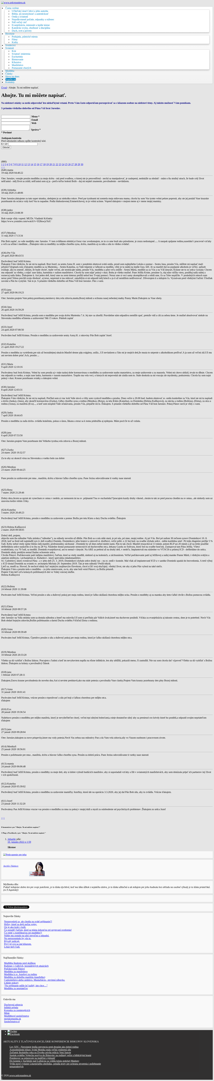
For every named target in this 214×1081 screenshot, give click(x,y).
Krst (14, 51)
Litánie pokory (11, 982)
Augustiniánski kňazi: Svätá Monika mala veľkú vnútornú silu (40, 1049)
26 (69, 164)
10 (19, 164)
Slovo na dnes (12, 76)
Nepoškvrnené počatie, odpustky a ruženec (33, 19)
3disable (12, 839)
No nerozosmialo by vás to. (17, 938)
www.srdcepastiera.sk (20, 1075)
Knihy (15, 42)
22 (57, 164)
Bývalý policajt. (12, 941)
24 (63, 164)
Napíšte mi (10, 79)
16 (38, 164)
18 (44, 164)
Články (9, 73)
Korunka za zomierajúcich (17, 1010)
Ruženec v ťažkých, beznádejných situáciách (26, 966)
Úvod (4, 87)
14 (32, 164)
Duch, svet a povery (22, 30)
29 (79, 164)
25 (66, 164)
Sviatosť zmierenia (21, 54)
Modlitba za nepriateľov (16, 988)
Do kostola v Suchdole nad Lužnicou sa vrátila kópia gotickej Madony (44, 1061)
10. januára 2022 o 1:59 (19, 842)
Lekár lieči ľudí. (12, 946)
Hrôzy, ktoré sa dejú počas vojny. (20, 924)
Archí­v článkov (10, 866)
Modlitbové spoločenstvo (16, 1016)
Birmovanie (17, 59)
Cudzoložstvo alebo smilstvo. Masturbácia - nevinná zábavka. (34, 980)
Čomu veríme (12, 8)
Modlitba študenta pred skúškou (20, 963)
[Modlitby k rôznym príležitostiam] (37, 875)
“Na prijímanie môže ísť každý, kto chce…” (26, 985)
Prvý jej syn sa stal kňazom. (17, 944)
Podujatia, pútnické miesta (25, 36)
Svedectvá (10, 45)
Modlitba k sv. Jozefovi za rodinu (20, 974)
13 (28, 164)
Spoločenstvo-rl (12, 1021)
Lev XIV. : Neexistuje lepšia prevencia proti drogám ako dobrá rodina (44, 1047)
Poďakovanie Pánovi (14, 968)
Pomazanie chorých (21, 68)
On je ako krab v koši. (15, 927)
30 (82, 164)
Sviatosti (9, 48)
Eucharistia (17, 56)
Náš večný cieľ (19, 22)
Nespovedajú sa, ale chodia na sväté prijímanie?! (28, 921)
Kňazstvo (16, 62)
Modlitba (9, 71)
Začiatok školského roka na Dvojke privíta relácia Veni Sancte (40, 1052)
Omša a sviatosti (20, 16)
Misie (7, 1013)
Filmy (15, 39)
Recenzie (9, 33)
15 (35, 164)
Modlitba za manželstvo (16, 971)
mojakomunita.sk (12, 1018)
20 (50, 164)
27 (72, 164)
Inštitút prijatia (11, 1007)
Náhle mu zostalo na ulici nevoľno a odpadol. (26, 935)
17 (41, 164)
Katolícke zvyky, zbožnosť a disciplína (31, 28)
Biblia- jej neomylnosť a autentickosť (30, 14)
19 (47, 164)
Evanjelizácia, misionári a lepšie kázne (31, 25)
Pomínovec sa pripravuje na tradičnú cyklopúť (32, 1058)
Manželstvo (17, 65)
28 (75, 164)
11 (22, 164)
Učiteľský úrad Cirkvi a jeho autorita (30, 11)
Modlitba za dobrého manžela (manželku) (24, 977)
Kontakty (10, 82)
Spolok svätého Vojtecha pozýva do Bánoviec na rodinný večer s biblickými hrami (50, 1055)
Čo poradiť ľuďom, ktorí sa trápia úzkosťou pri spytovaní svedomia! (38, 930)
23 (60, 164)
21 (53, 164)
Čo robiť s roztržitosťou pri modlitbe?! (23, 932)
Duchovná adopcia (13, 1004)
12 (25, 164)
